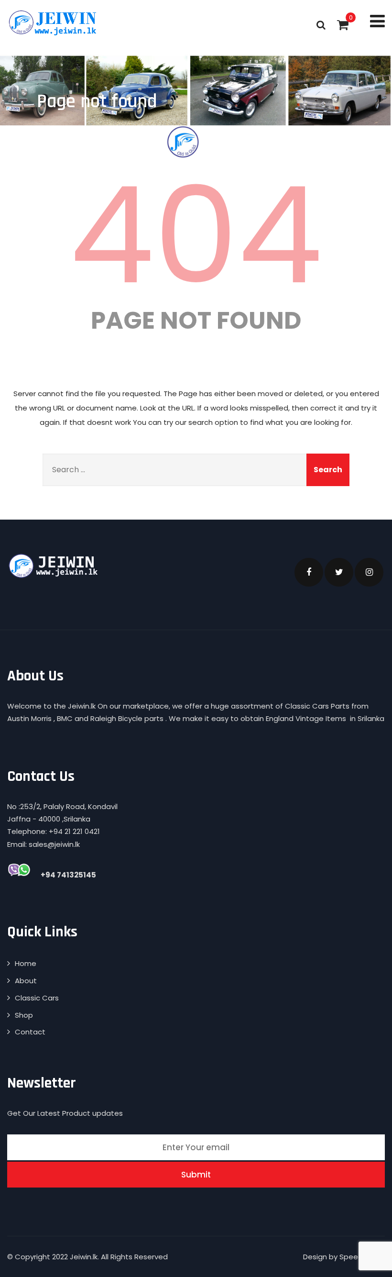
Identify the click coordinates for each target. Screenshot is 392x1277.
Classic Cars (37, 998)
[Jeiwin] (53, 22)
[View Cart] (342, 24)
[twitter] (339, 572)
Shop (24, 1015)
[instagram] (369, 572)
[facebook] (308, 572)
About (26, 981)
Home (25, 963)
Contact (30, 1032)
